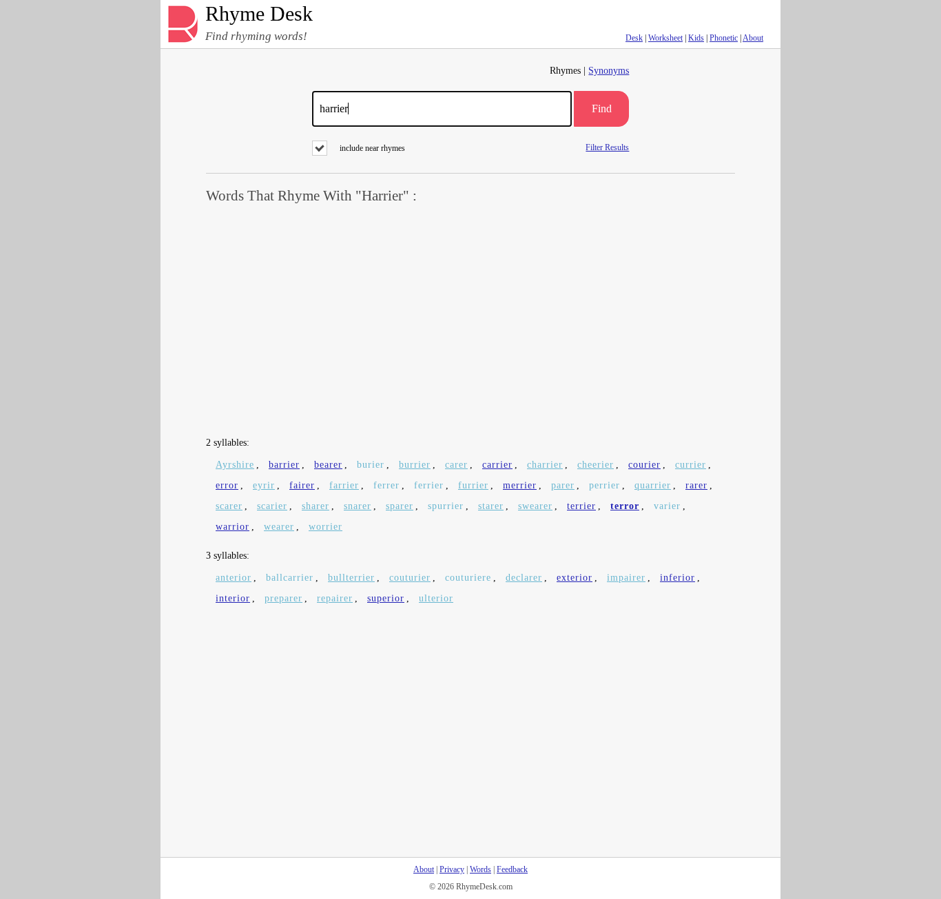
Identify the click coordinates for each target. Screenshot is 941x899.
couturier (410, 577)
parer (563, 485)
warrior (232, 526)
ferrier (429, 485)
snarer (357, 506)
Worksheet (665, 38)
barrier (284, 464)
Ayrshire (235, 464)
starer (491, 506)
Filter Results (607, 147)
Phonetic (724, 38)
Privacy (452, 869)
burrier (415, 464)
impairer (626, 577)
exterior (574, 577)
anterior (233, 577)
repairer (335, 598)
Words (480, 869)
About (753, 38)
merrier (520, 485)
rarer (696, 485)
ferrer (386, 485)
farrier (344, 485)
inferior (677, 577)
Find (602, 108)
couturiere (468, 577)
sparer (399, 506)
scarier (272, 506)
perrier (604, 485)
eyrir (264, 485)
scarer (229, 506)
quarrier (652, 485)
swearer (535, 506)
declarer (524, 577)
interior (233, 598)
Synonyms (608, 70)
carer (456, 464)
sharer (315, 506)
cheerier (595, 464)
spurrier (446, 506)
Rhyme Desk (259, 14)
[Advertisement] (470, 321)
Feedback (512, 869)
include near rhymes (372, 148)
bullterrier (351, 577)
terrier (581, 506)
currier (690, 464)
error (227, 485)
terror (624, 506)
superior (385, 598)
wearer (279, 526)
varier (667, 506)
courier (644, 464)
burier (370, 464)
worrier (325, 526)
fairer (302, 485)
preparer (283, 598)
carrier (497, 464)
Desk (634, 38)
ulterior (436, 598)
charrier (545, 464)
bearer (328, 464)
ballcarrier (289, 577)
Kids (696, 38)
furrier (473, 485)
